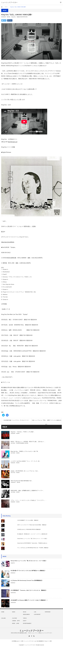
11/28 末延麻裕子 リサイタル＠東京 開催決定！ (28, 520)
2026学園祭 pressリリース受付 (18, 641)
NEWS (13, 611)
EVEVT (24, 620)
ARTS (18, 620)
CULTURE (14, 618)
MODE (13, 623)
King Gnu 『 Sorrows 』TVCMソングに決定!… (23, 431)
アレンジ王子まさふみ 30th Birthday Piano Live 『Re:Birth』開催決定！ (33, 547)
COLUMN (3, 618)
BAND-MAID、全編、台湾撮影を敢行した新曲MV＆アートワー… (27, 490)
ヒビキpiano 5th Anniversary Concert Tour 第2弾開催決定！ (27, 580)
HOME (2, 611)
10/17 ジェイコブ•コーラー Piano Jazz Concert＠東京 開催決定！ (32, 524)
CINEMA (14, 620)
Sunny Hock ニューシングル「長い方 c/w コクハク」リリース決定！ (32, 538)
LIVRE (17, 623)
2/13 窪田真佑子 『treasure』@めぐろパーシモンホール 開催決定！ (29, 590)
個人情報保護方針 (40, 641)
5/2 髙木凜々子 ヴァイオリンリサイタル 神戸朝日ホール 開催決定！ (28, 570)
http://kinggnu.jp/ (12, 142)
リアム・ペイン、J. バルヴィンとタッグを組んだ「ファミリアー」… (28, 500)
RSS (34, 636)
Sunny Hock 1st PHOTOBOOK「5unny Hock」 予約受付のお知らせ (32, 543)
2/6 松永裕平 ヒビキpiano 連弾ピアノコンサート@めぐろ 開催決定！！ (29, 600)
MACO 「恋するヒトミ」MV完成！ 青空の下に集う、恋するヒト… (28, 441)
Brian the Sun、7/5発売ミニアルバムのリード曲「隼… (25, 451)
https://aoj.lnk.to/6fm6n (7, 242)
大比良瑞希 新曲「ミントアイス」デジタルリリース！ (16, 420)
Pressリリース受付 (48, 641)
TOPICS (25, 618)
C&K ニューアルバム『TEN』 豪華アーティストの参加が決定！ (46, 421)
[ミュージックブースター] (9, 2)
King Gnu (13, 16)
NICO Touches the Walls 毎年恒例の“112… (22, 480)
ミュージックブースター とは (30, 641)
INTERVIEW (47, 611)
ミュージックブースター (31, 630)
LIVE (35, 611)
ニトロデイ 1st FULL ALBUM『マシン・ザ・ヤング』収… (26, 461)
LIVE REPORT (37, 614)
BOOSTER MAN (23, 16)
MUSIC (6, 6)
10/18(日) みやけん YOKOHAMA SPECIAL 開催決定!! (29, 529)
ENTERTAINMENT (20, 443)
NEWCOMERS (26, 614)
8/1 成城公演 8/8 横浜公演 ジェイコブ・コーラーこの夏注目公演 (32, 534)
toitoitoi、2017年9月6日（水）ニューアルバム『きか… (25, 471)
